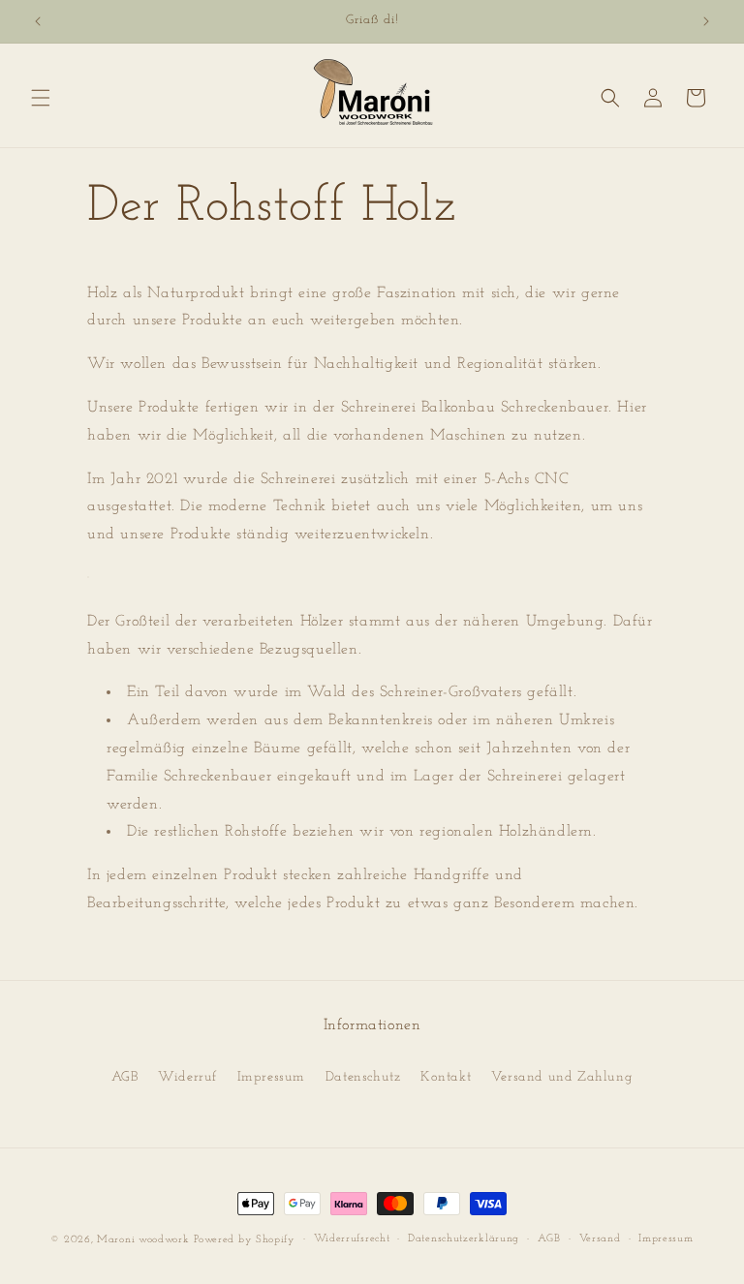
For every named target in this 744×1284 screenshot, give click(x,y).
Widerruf (187, 1077)
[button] (40, 97)
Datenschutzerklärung (463, 1239)
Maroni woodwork (143, 1240)
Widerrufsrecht (352, 1239)
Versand (600, 1239)
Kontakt (445, 1077)
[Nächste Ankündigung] (706, 21)
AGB (125, 1077)
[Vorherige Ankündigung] (37, 21)
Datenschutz (363, 1077)
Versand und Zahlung (562, 1077)
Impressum (271, 1077)
